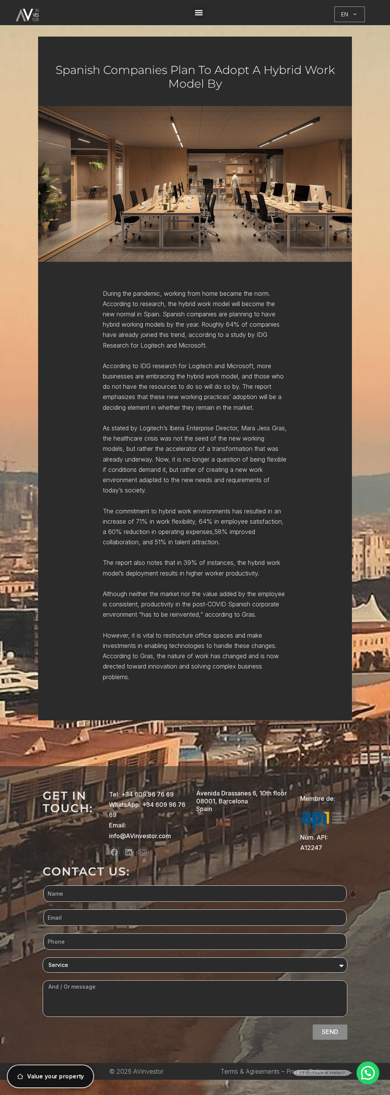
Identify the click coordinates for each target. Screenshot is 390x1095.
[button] (199, 12)
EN (344, 14)
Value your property (55, 1076)
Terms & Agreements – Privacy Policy (273, 1071)
